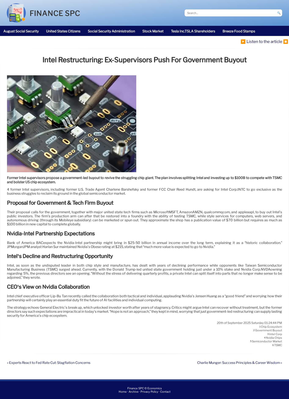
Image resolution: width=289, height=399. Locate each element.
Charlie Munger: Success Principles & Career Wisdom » (239, 363)
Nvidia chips (274, 337)
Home (123, 391)
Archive (134, 391)
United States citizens (63, 31)
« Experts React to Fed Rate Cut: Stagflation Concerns (48, 363)
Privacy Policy (149, 391)
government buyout (268, 330)
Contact (165, 391)
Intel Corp (275, 334)
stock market (153, 31)
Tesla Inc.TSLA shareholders (193, 31)
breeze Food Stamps (239, 31)
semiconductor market (267, 341)
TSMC (278, 345)
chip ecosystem (271, 326)
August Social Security (21, 31)
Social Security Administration (111, 31)
